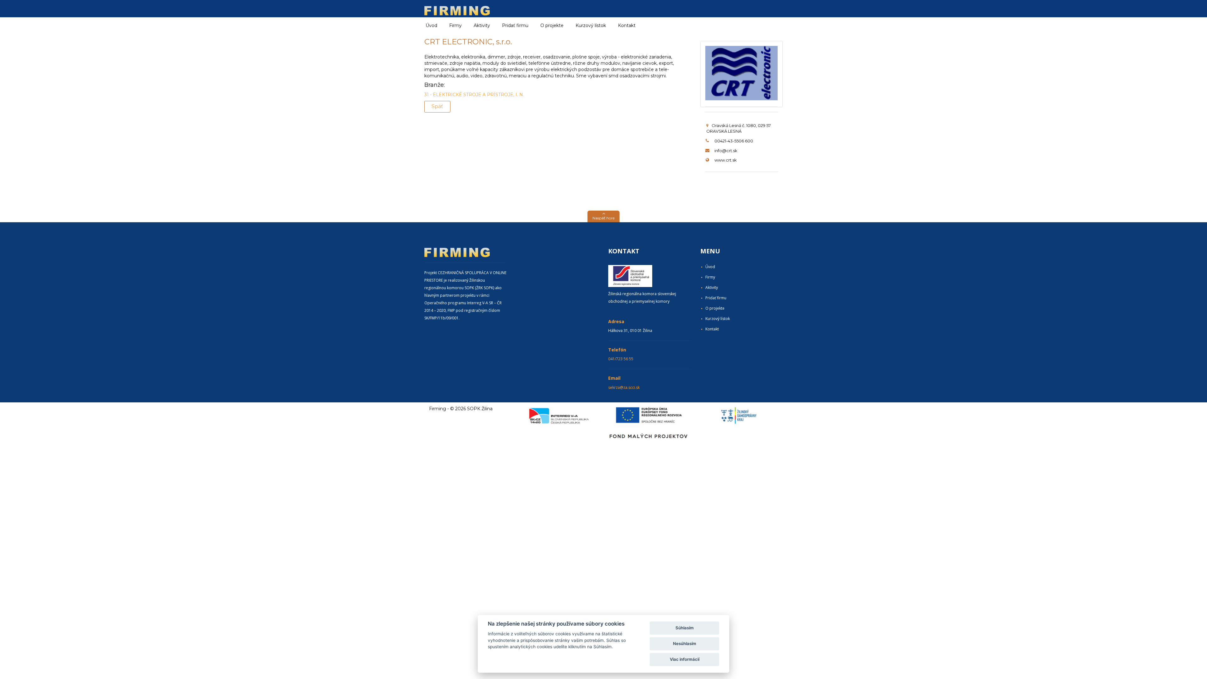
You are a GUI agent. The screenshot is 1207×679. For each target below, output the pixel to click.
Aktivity (711, 287)
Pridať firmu (515, 25)
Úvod (431, 25)
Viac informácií (684, 659)
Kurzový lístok (591, 25)
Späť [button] (437, 106)
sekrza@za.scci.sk (624, 387)
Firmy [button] (455, 25)
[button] (603, 216)
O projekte (552, 25)
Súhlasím (684, 627)
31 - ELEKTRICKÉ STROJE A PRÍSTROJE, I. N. (474, 94)
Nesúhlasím (684, 643)
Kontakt (627, 25)
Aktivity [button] (482, 25)
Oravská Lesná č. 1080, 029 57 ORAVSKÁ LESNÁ (738, 128)
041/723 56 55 (620, 359)
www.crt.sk (725, 160)
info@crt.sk (725, 150)
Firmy (710, 277)
